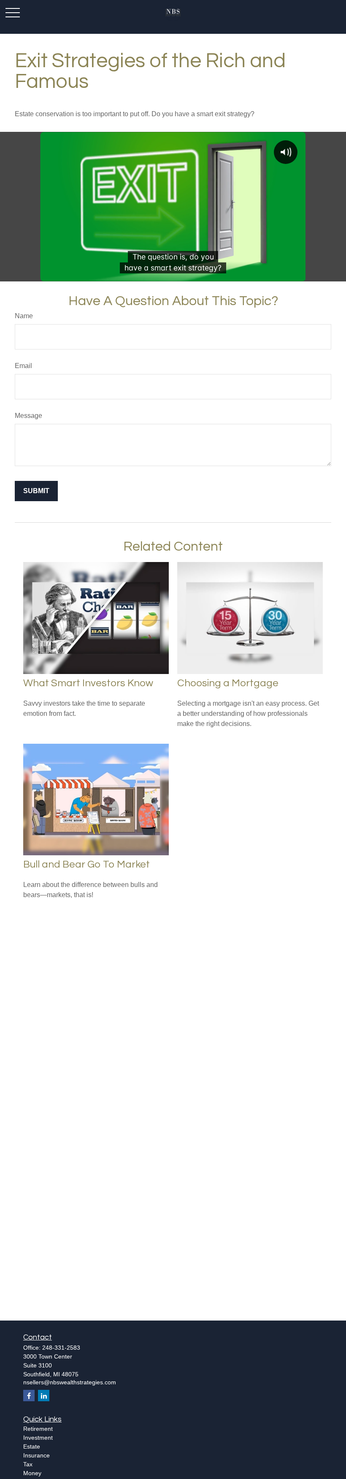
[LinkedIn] (43, 1395)
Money (32, 1473)
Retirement (38, 1428)
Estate (31, 1446)
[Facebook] (29, 1395)
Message (28, 415)
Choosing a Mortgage (227, 683)
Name (24, 315)
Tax (27, 1464)
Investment (38, 1437)
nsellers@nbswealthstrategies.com (69, 1382)
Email (23, 365)
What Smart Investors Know (88, 683)
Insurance (36, 1455)
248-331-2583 (61, 1347)
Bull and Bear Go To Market (86, 864)
